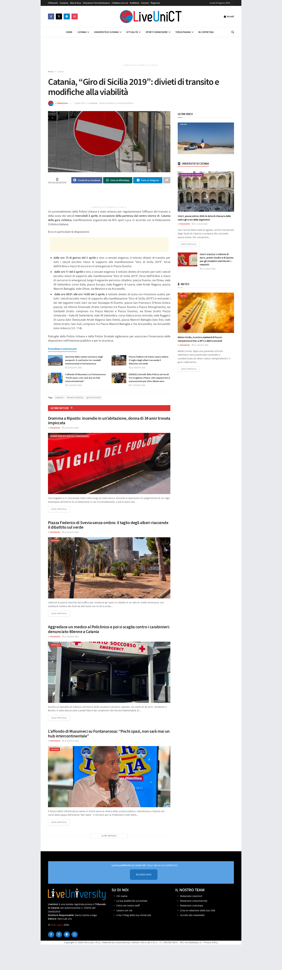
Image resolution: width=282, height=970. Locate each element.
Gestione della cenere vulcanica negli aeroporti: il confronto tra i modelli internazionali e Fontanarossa (84, 360)
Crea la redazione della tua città (197, 910)
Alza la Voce (75, 2)
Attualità (132, 32)
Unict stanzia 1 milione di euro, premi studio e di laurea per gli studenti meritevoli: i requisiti (216, 259)
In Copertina (205, 32)
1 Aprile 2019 (79, 103)
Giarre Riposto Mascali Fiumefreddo (70, 436)
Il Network (53, 2)
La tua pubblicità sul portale (132, 900)
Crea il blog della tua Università (134, 915)
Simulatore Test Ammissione (96, 2)
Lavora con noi (124, 910)
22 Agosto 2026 (138, 367)
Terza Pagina (183, 32)
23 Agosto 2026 (74, 367)
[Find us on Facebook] (51, 16)
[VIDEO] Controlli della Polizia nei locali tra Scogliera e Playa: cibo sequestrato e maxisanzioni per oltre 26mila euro (149, 378)
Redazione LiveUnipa (191, 905)
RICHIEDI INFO (143, 874)
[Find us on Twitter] (59, 16)
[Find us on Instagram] (74, 16)
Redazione (62, 103)
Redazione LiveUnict (191, 896)
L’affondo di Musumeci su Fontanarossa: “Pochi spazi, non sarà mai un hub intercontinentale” (85, 378)
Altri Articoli (109, 835)
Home (69, 32)
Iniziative (64, 2)
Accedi (230, 16)
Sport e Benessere (157, 32)
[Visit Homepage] (150, 16)
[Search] (232, 32)
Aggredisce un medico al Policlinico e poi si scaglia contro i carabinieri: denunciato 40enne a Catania (109, 629)
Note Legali (57, 924)
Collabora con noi (120, 2)
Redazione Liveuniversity (193, 900)
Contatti (145, 2)
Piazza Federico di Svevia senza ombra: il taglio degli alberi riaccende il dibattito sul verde (149, 360)
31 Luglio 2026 (200, 224)
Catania (82, 32)
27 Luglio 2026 (208, 268)
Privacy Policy (211, 942)
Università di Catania (106, 32)
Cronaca (55, 645)
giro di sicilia (94, 397)
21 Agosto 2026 (138, 385)
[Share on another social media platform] (166, 180)
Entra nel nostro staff (128, 905)
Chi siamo (122, 896)
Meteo (183, 296)
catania (59, 397)
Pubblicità (134, 2)
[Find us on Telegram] (67, 16)
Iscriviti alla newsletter (192, 915)
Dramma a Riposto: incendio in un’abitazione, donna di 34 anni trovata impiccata (109, 420)
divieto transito (75, 397)
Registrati (155, 2)
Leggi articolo (60, 509)
